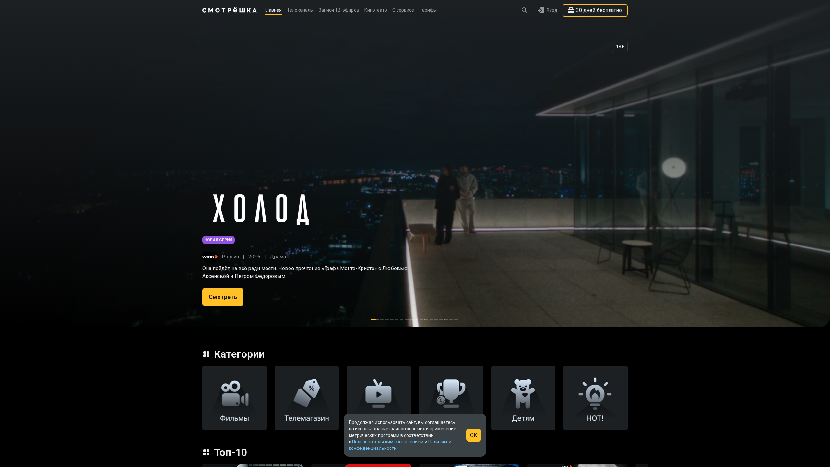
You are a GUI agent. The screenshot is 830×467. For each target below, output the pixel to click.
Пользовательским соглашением (387, 441)
